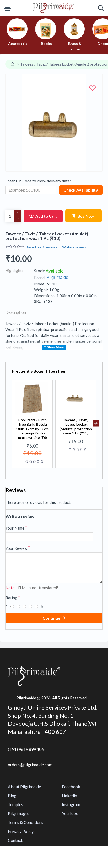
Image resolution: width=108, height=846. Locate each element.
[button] (12, 423)
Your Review (16, 548)
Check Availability (80, 189)
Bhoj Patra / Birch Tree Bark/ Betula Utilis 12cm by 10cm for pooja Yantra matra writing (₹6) (32, 429)
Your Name (15, 528)
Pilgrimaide (57, 277)
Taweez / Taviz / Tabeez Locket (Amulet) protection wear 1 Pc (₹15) (76, 426)
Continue (51, 618)
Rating (11, 597)
